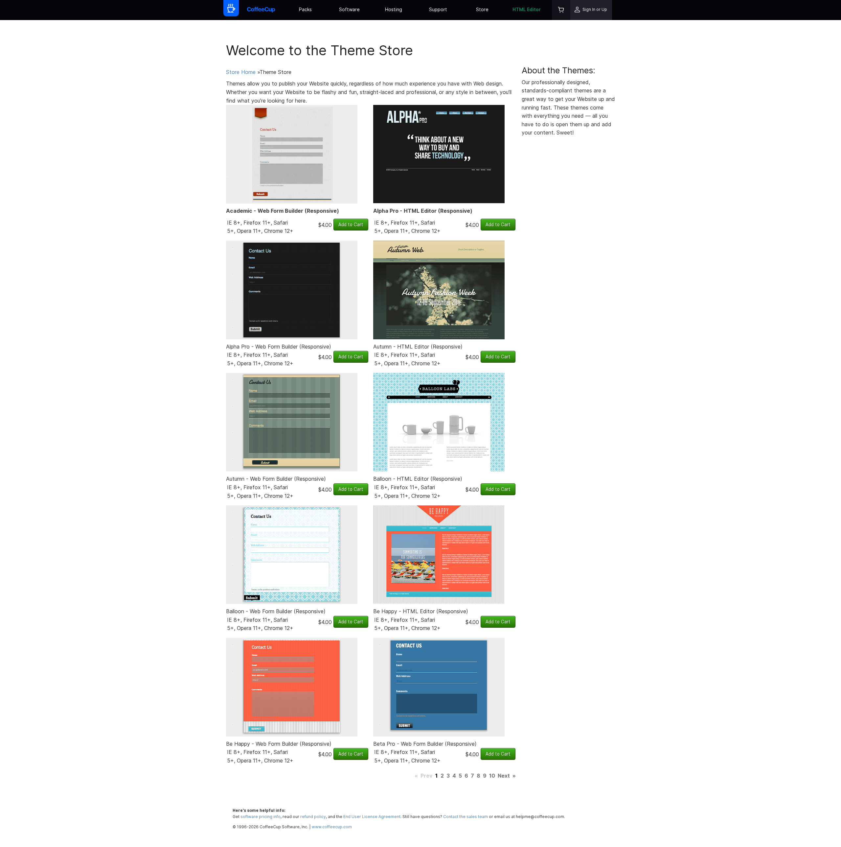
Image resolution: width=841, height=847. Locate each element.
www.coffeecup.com (332, 826)
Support (438, 9)
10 (492, 775)
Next (504, 775)
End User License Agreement (371, 816)
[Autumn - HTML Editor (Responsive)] (439, 289)
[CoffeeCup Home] (261, 10)
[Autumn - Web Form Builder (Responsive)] (291, 422)
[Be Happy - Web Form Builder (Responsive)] (291, 686)
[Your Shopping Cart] (561, 10)
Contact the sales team (465, 816)
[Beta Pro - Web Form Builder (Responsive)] (439, 686)
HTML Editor (526, 9)
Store (482, 9)
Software (349, 9)
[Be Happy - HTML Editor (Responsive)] (439, 554)
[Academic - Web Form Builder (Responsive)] (291, 154)
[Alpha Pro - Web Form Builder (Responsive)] (291, 289)
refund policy (313, 816)
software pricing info (260, 816)
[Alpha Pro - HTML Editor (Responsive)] (439, 154)
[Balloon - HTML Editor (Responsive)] (439, 422)
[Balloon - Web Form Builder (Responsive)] (291, 554)
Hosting (393, 9)
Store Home (241, 72)
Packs (305, 9)
